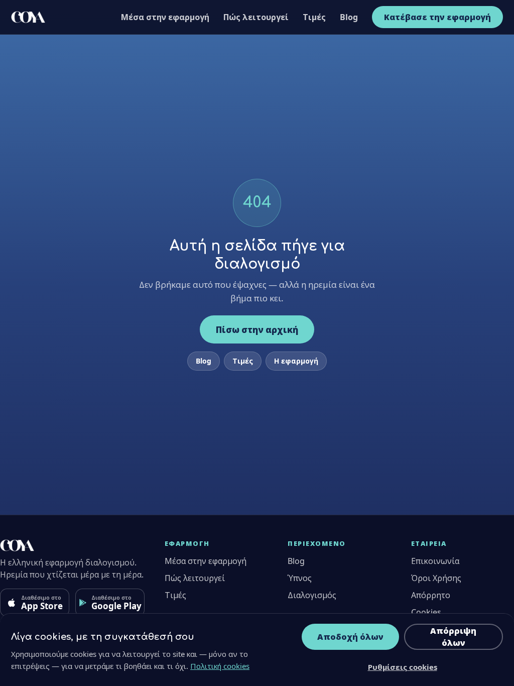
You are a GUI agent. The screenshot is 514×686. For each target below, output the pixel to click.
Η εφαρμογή (296, 361)
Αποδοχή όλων (350, 636)
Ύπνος (300, 578)
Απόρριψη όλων (453, 636)
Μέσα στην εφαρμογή (165, 17)
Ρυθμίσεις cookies (402, 667)
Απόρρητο (430, 595)
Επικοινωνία (435, 560)
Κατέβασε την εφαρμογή (437, 17)
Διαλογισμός (312, 595)
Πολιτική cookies (219, 666)
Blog (349, 17)
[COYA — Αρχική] (28, 17)
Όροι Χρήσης (436, 578)
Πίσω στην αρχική (257, 329)
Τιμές (314, 17)
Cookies (426, 612)
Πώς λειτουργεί (256, 17)
